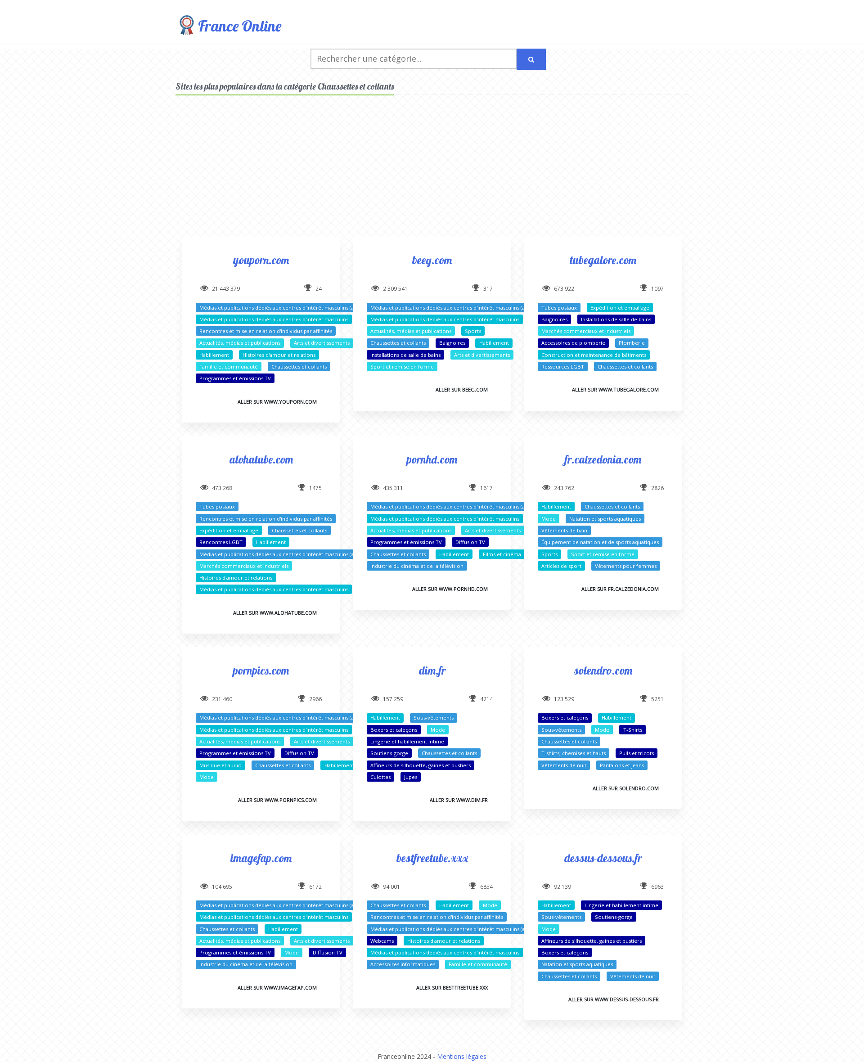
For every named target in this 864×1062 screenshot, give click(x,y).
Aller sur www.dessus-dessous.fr (613, 999)
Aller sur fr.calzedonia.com (620, 588)
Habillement (214, 354)
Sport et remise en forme (402, 366)
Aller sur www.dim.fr (459, 799)
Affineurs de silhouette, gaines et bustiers (420, 765)
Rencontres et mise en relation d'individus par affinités (265, 331)
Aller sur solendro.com (626, 788)
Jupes (410, 777)
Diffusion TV (470, 542)
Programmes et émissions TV (235, 378)
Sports (473, 331)
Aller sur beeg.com (462, 389)
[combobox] (413, 59)
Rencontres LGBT (221, 542)
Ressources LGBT (562, 366)
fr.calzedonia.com (603, 459)
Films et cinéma (502, 554)
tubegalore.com (603, 260)
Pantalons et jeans (622, 765)
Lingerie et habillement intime (407, 741)
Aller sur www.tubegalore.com (615, 389)
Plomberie (632, 342)
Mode (548, 518)
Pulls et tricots (636, 753)
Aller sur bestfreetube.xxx (452, 987)
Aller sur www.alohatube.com (275, 612)
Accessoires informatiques (402, 964)
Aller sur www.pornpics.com (277, 799)
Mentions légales (461, 1056)
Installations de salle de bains (405, 354)
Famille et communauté (228, 366)
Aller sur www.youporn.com (277, 401)
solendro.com (603, 670)
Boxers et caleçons (393, 729)
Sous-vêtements (434, 717)
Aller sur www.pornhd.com (450, 588)
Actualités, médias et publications (239, 342)
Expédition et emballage (619, 307)
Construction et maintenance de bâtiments (593, 354)
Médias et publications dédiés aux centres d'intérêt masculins (273, 319)
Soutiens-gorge (389, 753)
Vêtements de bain (564, 530)
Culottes (380, 777)
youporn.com (261, 260)
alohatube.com (261, 459)
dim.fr (432, 670)
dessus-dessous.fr (603, 858)
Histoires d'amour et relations (279, 354)
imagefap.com (261, 858)
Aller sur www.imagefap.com (277, 987)
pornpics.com (261, 670)
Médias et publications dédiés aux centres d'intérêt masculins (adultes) (284, 307)
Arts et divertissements (322, 342)
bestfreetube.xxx (432, 858)
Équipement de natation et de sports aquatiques (600, 542)
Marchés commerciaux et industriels (585, 331)
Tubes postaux (559, 307)
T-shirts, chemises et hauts (573, 753)
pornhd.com (432, 459)
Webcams (382, 940)
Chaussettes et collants (299, 366)
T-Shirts (632, 729)
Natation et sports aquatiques (605, 518)
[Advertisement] (432, 174)
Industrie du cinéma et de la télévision (417, 565)
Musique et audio (220, 765)
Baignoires (452, 342)
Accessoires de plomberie (573, 342)
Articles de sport (561, 565)
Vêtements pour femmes (626, 565)
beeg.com (432, 260)
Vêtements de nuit (563, 765)
